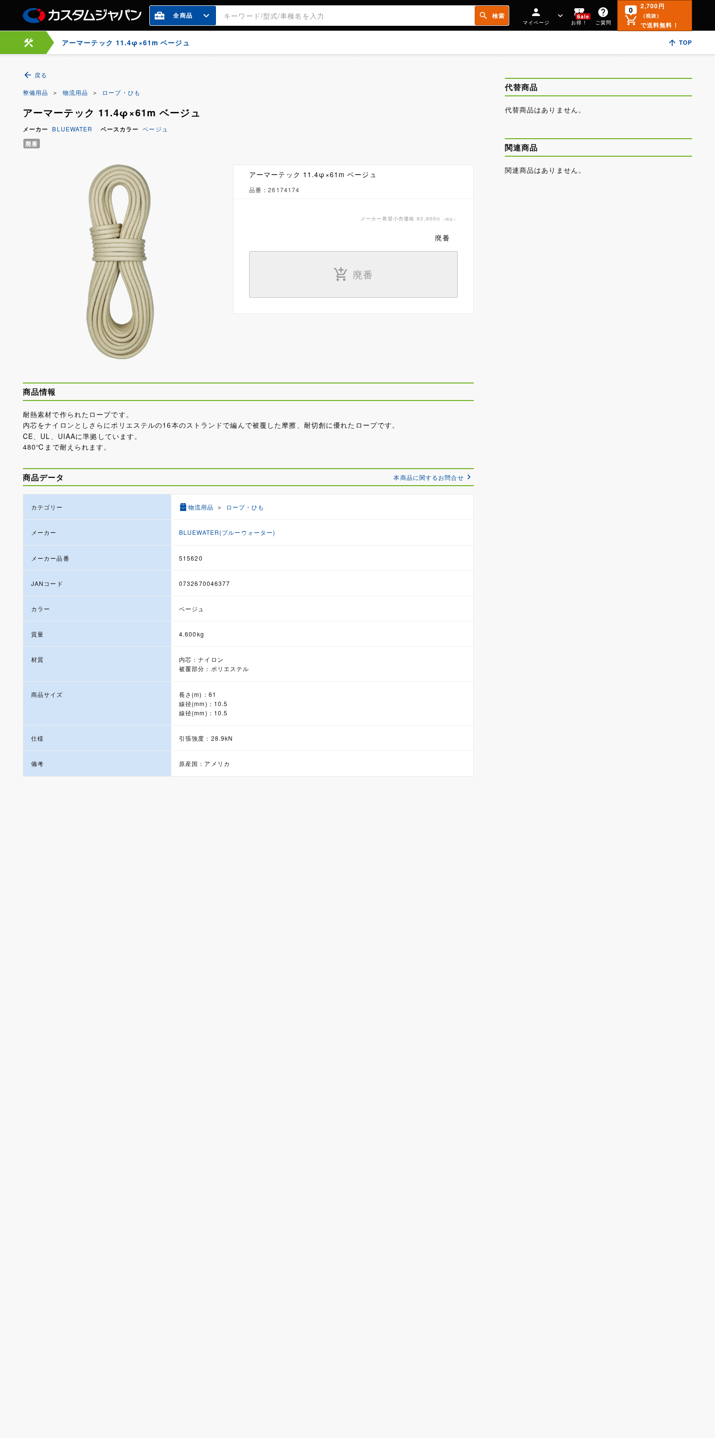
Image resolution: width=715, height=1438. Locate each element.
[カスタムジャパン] (82, 15)
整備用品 (35, 92)
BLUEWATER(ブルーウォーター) (227, 532)
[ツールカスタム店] (29, 42)
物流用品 (75, 92)
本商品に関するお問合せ (428, 477)
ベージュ (155, 129)
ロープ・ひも (121, 92)
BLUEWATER (72, 129)
